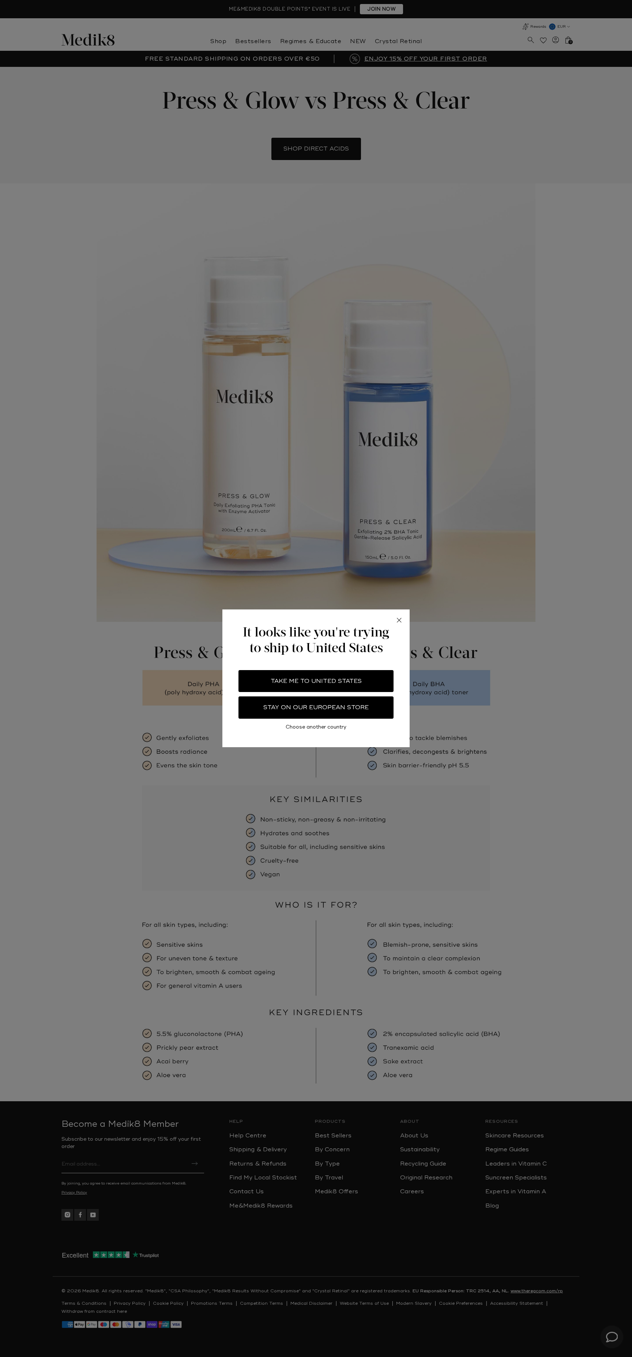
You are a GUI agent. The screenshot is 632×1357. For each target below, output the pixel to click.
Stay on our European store (316, 707)
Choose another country (316, 727)
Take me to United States (316, 681)
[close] (399, 620)
